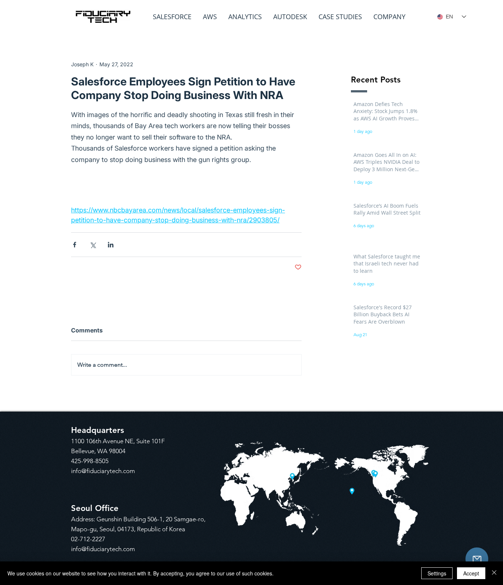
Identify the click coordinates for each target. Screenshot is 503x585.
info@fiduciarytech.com (103, 471)
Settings (437, 573)
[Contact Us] (476, 558)
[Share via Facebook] (74, 244)
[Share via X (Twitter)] (92, 244)
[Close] (494, 573)
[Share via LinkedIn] (110, 244)
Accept (471, 573)
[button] (172, 16)
